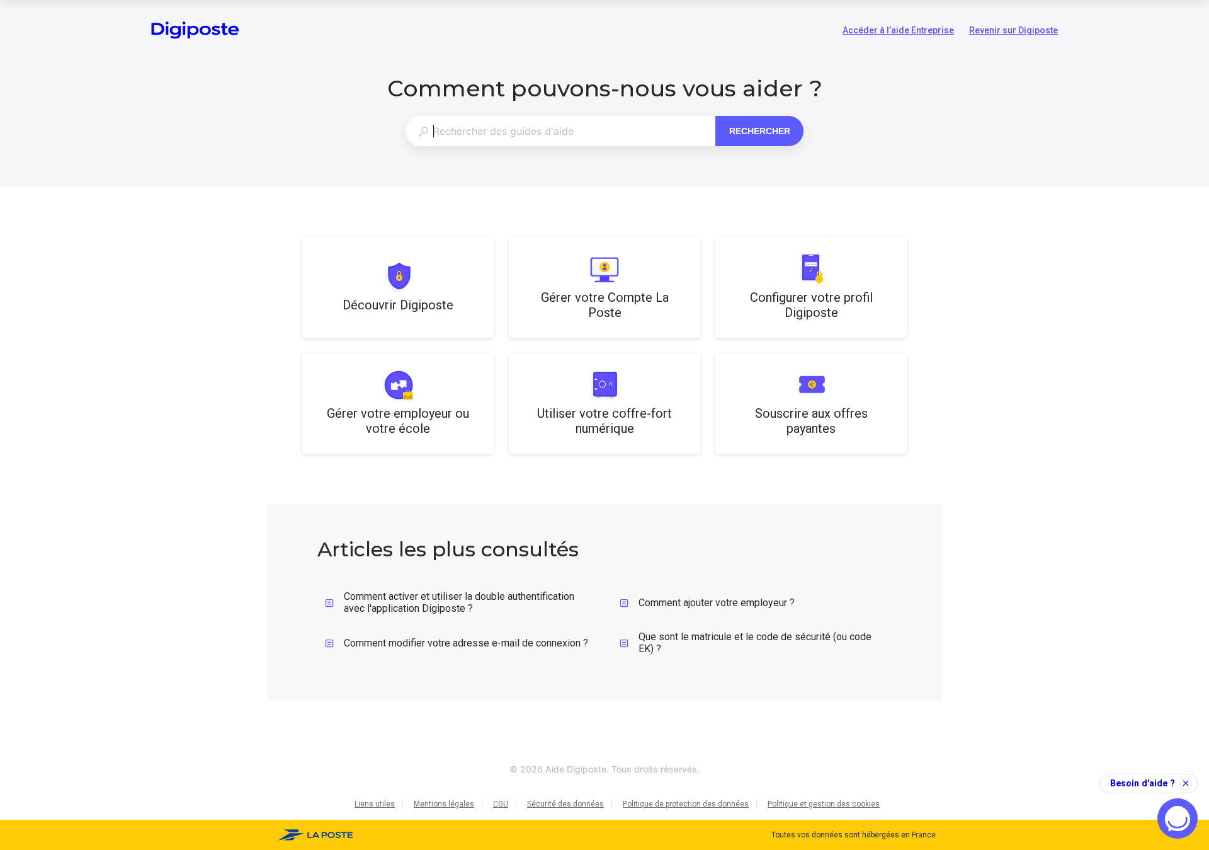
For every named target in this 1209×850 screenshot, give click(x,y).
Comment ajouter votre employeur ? (717, 603)
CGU (500, 804)
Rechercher (759, 131)
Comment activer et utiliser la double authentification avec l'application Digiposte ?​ (459, 602)
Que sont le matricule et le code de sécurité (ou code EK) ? (755, 642)
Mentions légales (444, 804)
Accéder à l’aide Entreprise (898, 31)
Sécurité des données (565, 804)
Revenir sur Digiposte (1013, 31)
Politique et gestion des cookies (824, 804)
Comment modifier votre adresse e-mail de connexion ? (466, 643)
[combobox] (560, 131)
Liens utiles (375, 804)
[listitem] (398, 287)
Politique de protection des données (686, 804)
